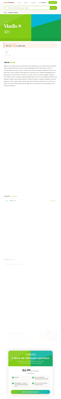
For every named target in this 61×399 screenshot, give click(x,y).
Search (53, 8)
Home (5, 12)
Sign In (44, 2)
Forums (33, 2)
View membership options (30, 392)
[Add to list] (20, 26)
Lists (19, 2)
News (25, 2)
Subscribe (53, 2)
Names (12, 2)
